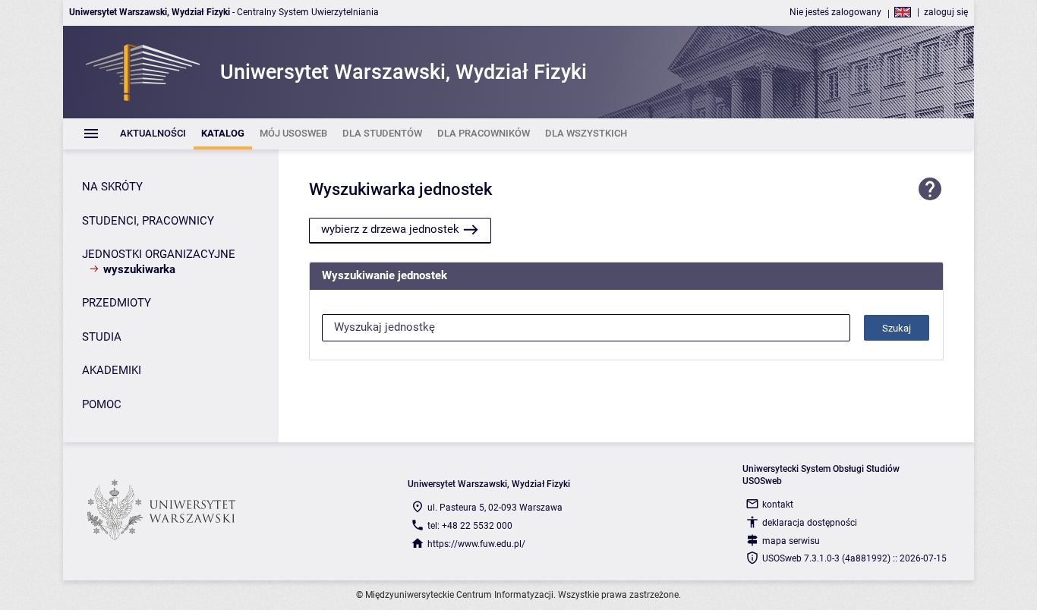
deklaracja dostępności (809, 522)
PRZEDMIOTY (116, 303)
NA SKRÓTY (112, 186)
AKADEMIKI (111, 370)
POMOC (101, 404)
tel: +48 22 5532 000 (469, 525)
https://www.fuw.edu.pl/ (476, 544)
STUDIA (101, 337)
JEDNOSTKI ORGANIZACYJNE (158, 254)
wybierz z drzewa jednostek (390, 229)
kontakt (777, 504)
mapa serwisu (791, 541)
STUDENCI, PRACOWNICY (148, 221)
